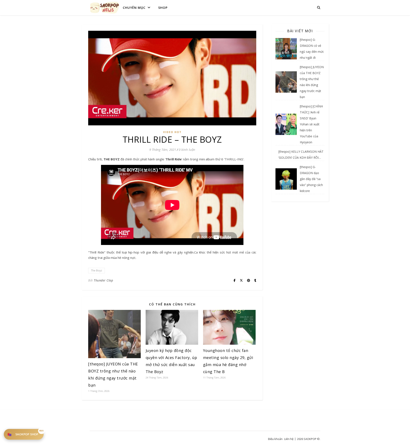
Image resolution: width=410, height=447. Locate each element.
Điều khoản (275, 439)
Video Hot (172, 132)
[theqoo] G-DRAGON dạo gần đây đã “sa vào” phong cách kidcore (311, 179)
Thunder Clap (103, 280)
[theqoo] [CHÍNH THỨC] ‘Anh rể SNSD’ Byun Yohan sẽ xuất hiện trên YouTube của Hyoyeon (311, 124)
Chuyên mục (134, 7)
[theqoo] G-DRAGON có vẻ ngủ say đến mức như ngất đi (312, 49)
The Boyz (96, 270)
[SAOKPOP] (105, 7)
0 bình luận (187, 149)
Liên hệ (288, 439)
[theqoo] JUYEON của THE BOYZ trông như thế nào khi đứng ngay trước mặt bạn (312, 82)
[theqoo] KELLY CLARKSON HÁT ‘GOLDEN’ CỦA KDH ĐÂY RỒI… (301, 154)
